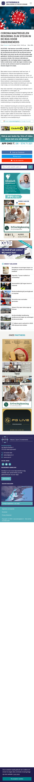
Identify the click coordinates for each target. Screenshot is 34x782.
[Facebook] (3, 464)
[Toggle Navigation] (30, 3)
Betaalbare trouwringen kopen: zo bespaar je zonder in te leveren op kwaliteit (22, 269)
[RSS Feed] (10, 464)
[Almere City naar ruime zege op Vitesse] (6, 310)
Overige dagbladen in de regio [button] (11, 503)
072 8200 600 (8, 452)
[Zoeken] (30, 167)
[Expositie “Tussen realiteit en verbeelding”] (6, 278)
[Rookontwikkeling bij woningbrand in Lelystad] (6, 294)
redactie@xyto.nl (8, 455)
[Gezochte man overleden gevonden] (6, 302)
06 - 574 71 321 (24, 143)
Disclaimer (4, 512)
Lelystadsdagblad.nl (12, 2)
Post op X (18, 156)
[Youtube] (6, 464)
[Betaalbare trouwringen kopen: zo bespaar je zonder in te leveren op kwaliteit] (6, 270)
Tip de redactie (18, 160)
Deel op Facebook (18, 152)
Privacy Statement (7, 515)
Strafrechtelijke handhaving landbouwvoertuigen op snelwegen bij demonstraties (22, 317)
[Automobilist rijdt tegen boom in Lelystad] (6, 286)
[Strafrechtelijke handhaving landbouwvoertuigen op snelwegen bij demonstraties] (6, 318)
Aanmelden (6, 479)
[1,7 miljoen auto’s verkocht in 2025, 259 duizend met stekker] (6, 326)
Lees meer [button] (16, 774)
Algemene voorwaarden (8, 509)
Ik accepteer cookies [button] (17, 779)
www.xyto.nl (7, 457)
